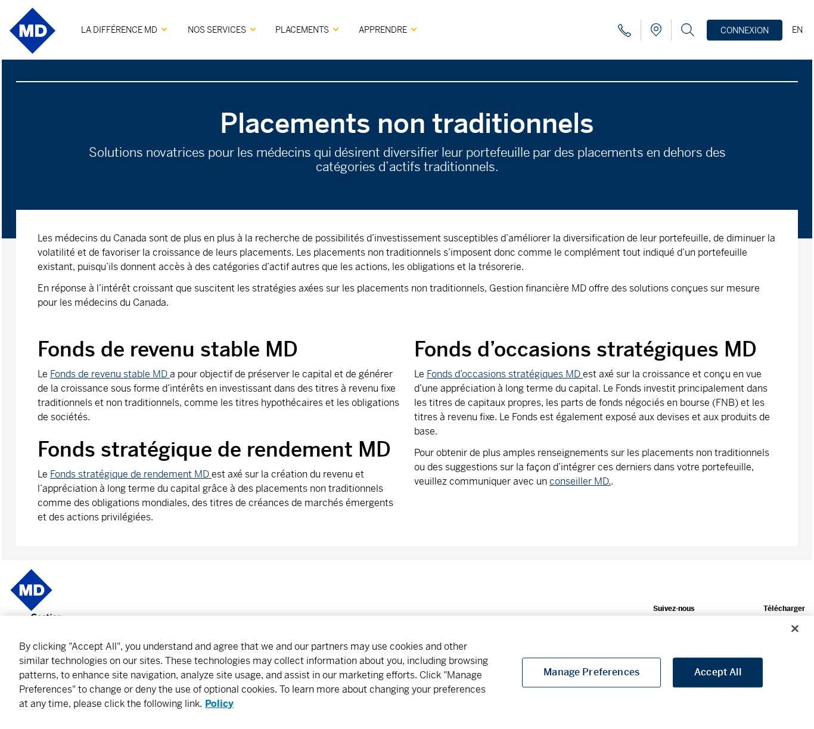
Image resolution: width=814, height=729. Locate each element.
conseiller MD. (580, 481)
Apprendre (383, 29)
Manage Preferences (591, 672)
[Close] (795, 629)
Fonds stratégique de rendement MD (131, 474)
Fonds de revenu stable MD (110, 374)
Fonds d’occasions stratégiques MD (505, 374)
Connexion (744, 30)
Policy (219, 703)
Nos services (217, 29)
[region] (407, 672)
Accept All (717, 672)
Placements (302, 29)
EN (797, 29)
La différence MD (119, 29)
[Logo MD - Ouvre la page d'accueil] (32, 58)
